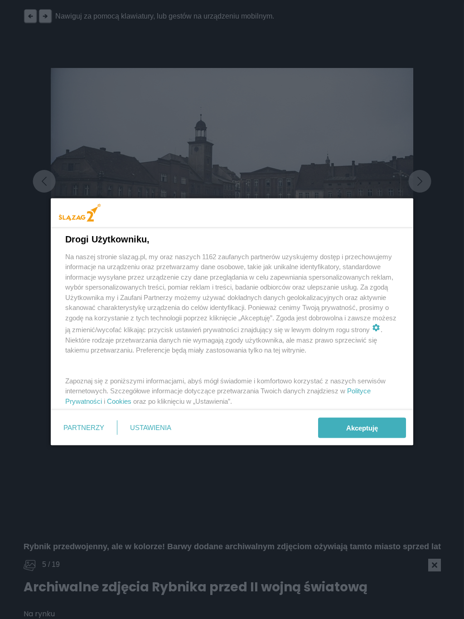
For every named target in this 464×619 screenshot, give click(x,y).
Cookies (119, 401)
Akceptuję (362, 427)
